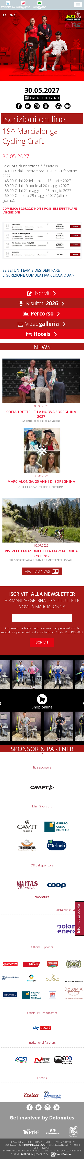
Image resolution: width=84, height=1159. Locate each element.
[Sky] (42, 1030)
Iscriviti (42, 293)
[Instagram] (37, 106)
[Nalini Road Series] (73, 25)
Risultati (41, 303)
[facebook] (19, 106)
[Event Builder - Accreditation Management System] (61, 1154)
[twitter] (28, 106)
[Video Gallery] (67, 106)
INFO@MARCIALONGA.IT (34, 1144)
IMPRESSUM (27, 1154)
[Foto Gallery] (58, 106)
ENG (12, 15)
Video (41, 323)
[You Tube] (46, 106)
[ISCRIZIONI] (42, 258)
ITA (4, 15)
